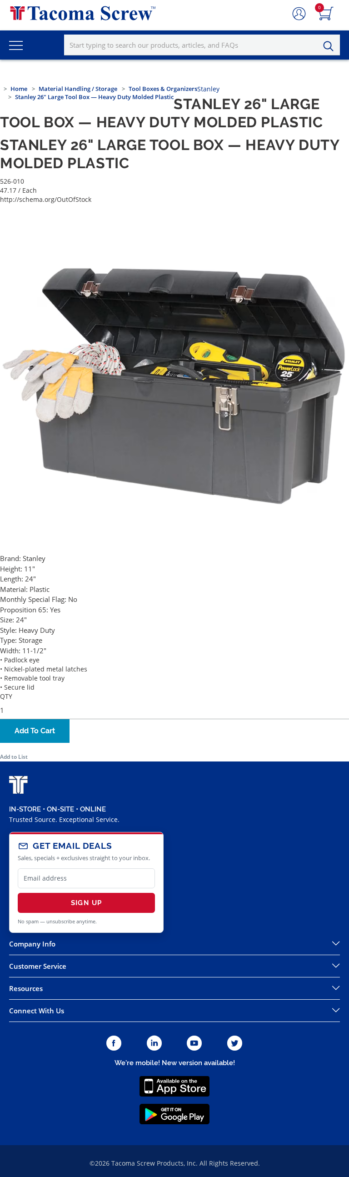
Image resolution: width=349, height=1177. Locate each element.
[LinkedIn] (154, 1044)
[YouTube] (194, 1044)
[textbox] (202, 45)
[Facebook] (113, 1044)
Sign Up (86, 903)
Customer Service (37, 966)
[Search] (331, 46)
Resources (26, 988)
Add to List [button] (14, 757)
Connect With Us (36, 1010)
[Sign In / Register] (299, 14)
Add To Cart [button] (35, 730)
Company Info (32, 943)
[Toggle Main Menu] (16, 45)
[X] (235, 1044)
